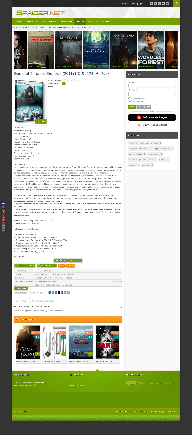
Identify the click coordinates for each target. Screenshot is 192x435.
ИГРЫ (72, 385)
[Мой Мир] (56, 292)
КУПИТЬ (40, 121)
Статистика (21, 288)
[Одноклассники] (53, 292)
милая (162, 159)
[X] (59, 292)
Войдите (17, 311)
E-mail (131, 82)
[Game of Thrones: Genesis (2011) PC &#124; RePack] (30, 102)
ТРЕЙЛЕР (60, 260)
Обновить (116, 281)
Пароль (131, 90)
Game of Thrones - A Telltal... (26, 361)
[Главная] (14, 27)
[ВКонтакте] (49, 292)
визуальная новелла (138, 148)
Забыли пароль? (136, 101)
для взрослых (135, 154)
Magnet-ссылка (48, 265)
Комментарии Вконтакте (43, 301)
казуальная (153, 154)
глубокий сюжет (161, 148)
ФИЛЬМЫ (81, 385)
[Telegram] (68, 292)
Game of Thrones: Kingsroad (79, 361)
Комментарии (21, 301)
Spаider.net (25, 412)
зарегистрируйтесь (32, 311)
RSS (121, 307)
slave (131, 143)
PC (63, 84)
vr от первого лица (148, 143)
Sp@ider (43, 293)
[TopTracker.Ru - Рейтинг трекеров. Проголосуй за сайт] (132, 383)
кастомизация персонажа (141, 159)
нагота (132, 165)
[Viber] (62, 292)
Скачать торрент (26, 265)
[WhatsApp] (65, 292)
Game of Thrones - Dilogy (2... (53, 361)
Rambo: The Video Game (104, 361)
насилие (145, 165)
